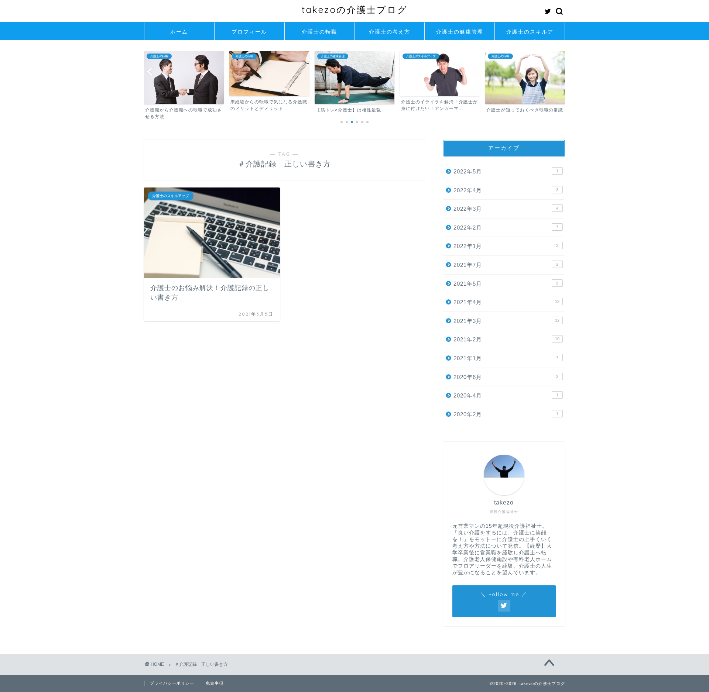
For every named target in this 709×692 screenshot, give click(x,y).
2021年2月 (506, 339)
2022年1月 (505, 246)
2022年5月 (505, 171)
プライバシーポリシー (172, 683)
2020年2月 (505, 414)
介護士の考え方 (389, 31)
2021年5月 (505, 283)
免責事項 (214, 683)
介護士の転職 (319, 31)
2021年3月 (506, 321)
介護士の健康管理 (459, 31)
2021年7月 (505, 265)
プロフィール (249, 31)
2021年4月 (506, 302)
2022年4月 (505, 190)
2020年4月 (505, 395)
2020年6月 (505, 377)
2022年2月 (505, 227)
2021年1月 (505, 358)
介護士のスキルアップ (530, 34)
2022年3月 (505, 209)
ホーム (179, 31)
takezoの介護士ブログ (355, 9)
